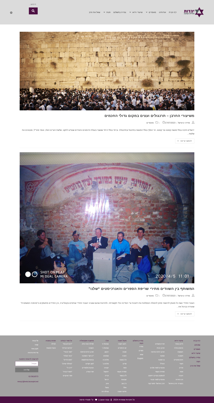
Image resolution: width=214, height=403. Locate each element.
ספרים (141, 351)
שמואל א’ (105, 344)
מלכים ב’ (105, 364)
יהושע (107, 352)
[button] (151, 12)
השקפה (180, 352)
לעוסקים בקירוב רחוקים (156, 376)
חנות (198, 361)
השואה (91, 348)
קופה (36, 345)
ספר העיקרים (67, 376)
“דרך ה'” (69, 368)
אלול (125, 388)
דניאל (107, 380)
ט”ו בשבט (123, 360)
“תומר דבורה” (67, 372)
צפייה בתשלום (194, 357)
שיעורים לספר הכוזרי (157, 380)
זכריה (107, 376)
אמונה (162, 356)
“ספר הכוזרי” (67, 352)
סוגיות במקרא (51, 341)
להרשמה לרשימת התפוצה (28, 359)
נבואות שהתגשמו (88, 360)
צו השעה (161, 360)
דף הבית (196, 341)
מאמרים (150, 123)
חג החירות (179, 380)
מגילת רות (105, 391)
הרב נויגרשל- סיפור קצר (156, 383)
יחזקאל (106, 372)
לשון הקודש (90, 364)
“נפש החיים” (67, 360)
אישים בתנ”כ (178, 348)
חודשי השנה (122, 391)
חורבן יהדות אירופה (158, 352)
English (140, 358)
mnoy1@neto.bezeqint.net (27, 382)
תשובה (180, 356)
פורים (181, 368)
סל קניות (35, 341)
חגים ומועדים (178, 360)
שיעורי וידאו (196, 353)
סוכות (125, 352)
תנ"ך (107, 341)
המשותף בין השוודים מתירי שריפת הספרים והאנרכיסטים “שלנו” (141, 289)
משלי (107, 388)
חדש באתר (179, 344)
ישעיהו (106, 368)
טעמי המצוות (51, 348)
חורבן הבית (161, 348)
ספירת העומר (160, 372)
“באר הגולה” (67, 356)
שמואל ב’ (105, 348)
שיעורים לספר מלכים (157, 368)
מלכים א (106, 360)
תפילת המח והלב (88, 344)
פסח (181, 372)
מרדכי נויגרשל (184, 123)
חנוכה (181, 376)
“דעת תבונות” (67, 344)
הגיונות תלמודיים (88, 368)
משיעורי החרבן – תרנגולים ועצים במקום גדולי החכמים (149, 116)
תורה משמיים (160, 344)
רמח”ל (162, 364)
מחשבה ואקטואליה (87, 341)
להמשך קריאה (183, 140)
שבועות (124, 380)
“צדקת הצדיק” (67, 348)
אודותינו (197, 345)
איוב (107, 383)
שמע (141, 354)
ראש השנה (122, 344)
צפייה (141, 346)
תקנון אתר (34, 349)
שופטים (106, 356)
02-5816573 (33, 376)
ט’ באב (124, 383)
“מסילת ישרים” (67, 364)
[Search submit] (33, 11)
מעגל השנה (122, 341)
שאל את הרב (195, 366)
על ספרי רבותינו (66, 341)
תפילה (53, 344)
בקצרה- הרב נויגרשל (176, 383)
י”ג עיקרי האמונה (88, 356)
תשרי (181, 364)
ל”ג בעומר (123, 376)
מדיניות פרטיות (33, 353)
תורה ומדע (90, 372)
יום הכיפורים (122, 348)
